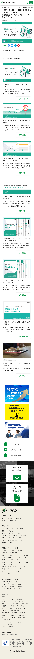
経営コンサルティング (7, 531)
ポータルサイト (22, 557)
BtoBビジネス (5, 528)
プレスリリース (6, 573)
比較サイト (5, 560)
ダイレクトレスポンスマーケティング (11, 622)
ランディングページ (7, 569)
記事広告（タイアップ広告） (9, 566)
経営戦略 (4, 597)
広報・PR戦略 (5, 613)
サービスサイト (20, 569)
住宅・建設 (23, 535)
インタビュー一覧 (16, 450)
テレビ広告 (17, 588)
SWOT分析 (19, 599)
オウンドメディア (23, 555)
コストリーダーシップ (13, 603)
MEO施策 (12, 550)
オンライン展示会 (15, 560)
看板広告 (12, 586)
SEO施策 (4, 550)
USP (3, 603)
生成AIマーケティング (7, 626)
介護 (22, 540)
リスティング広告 (23, 562)
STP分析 (23, 606)
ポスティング (5, 584)
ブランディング (14, 606)
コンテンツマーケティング (9, 555)
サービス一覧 (15, 444)
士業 (8, 538)
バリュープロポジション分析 (16, 601)
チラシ (22, 581)
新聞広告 (4, 586)
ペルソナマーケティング (8, 619)
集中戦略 (4, 606)
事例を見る (18, 518)
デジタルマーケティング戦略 (17, 615)
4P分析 (4, 610)
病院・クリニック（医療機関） (10, 540)
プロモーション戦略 (14, 610)
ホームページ (23, 566)
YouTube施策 (13, 553)
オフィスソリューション (8, 533)
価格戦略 (4, 615)
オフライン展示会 (16, 584)
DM (16, 581)
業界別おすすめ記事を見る (9, 520)
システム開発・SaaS (17, 528)
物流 (3, 538)
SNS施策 (20, 550)
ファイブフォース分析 (7, 599)
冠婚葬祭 (4, 542)
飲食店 (11, 542)
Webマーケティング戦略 (8, 617)
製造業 (15, 535)
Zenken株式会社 (20, 650)
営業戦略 (14, 613)
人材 (19, 533)
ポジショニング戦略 (21, 608)
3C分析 (4, 601)
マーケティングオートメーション (10, 571)
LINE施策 (4, 553)
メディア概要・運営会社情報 (9, 634)
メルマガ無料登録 (16, 455)
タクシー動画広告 (6, 588)
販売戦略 (22, 613)
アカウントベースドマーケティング (11, 624)
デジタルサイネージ (7, 581)
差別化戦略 (25, 603)
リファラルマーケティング (9, 562)
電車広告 (20, 586)
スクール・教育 (17, 538)
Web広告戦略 (21, 617)
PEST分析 (12, 597)
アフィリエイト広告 (7, 564)
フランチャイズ (6, 535)
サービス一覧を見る (7, 518)
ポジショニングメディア (8, 557)
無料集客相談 (18, 657)
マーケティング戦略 (7, 608)
